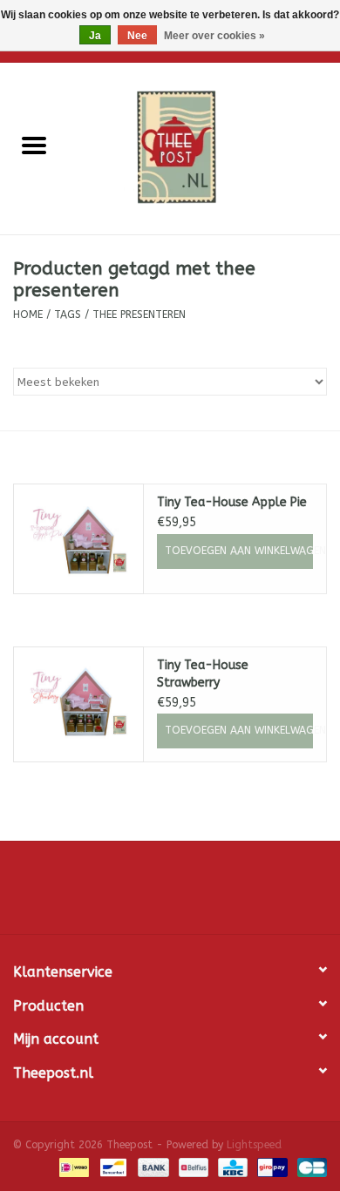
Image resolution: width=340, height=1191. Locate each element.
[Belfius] (192, 1167)
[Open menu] (34, 144)
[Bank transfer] (152, 1167)
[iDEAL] (72, 1167)
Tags (67, 314)
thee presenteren (139, 314)
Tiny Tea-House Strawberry (202, 674)
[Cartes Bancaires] (309, 1167)
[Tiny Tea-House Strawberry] (78, 701)
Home (28, 314)
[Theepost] (204, 147)
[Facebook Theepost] (170, 894)
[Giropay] (270, 1167)
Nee (137, 36)
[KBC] (231, 1167)
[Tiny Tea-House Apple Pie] (78, 538)
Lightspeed (254, 1145)
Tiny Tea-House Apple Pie (232, 502)
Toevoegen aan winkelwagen (239, 551)
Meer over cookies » (214, 36)
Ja (95, 36)
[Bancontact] (112, 1167)
